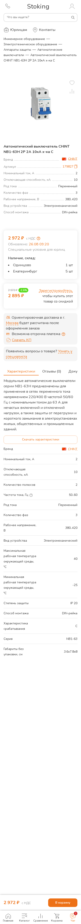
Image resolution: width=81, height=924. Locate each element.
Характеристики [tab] (21, 371)
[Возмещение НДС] (38, 238)
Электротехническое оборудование (30, 44)
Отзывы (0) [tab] (51, 371)
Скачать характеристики (40, 439)
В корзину (62, 902)
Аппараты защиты (17, 50)
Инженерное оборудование (24, 39)
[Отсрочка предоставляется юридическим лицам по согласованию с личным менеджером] (63, 334)
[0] (72, 83)
